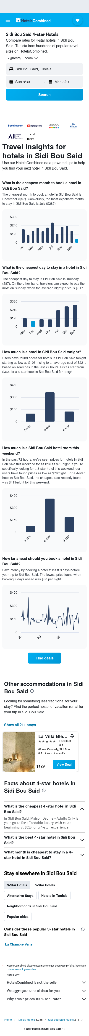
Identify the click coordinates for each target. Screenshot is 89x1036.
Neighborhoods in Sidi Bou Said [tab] (32, 906)
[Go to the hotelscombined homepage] (33, 20)
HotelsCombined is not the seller (32, 982)
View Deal (64, 764)
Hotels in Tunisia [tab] (54, 895)
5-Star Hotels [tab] (45, 885)
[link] (44, 658)
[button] (8, 20)
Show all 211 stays (20, 724)
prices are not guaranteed (22, 969)
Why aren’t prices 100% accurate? (34, 999)
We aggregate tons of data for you (33, 990)
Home (8, 1019)
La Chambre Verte (18, 944)
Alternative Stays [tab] (20, 895)
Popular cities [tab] (18, 916)
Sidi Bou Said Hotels (61, 1019)
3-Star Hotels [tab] (17, 885)
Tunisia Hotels (26, 1019)
